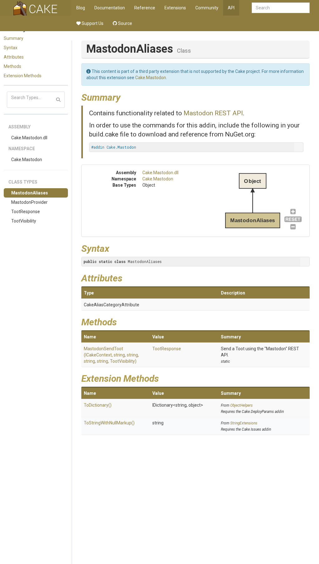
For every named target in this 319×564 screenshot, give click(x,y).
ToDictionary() (98, 405)
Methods (12, 66)
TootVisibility (23, 220)
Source (124, 23)
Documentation (109, 7)
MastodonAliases (29, 192)
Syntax (10, 47)
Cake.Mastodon (26, 159)
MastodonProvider (29, 202)
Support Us (92, 23)
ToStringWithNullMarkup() (109, 422)
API (231, 7)
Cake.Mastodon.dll (29, 137)
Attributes (14, 57)
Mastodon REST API (213, 113)
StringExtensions (243, 423)
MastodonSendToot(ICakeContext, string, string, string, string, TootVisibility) (111, 355)
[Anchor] (125, 96)
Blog (80, 7)
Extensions (175, 7)
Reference (144, 7)
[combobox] (281, 7)
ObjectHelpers (241, 405)
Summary (13, 38)
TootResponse (25, 211)
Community (206, 7)
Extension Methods (22, 75)
